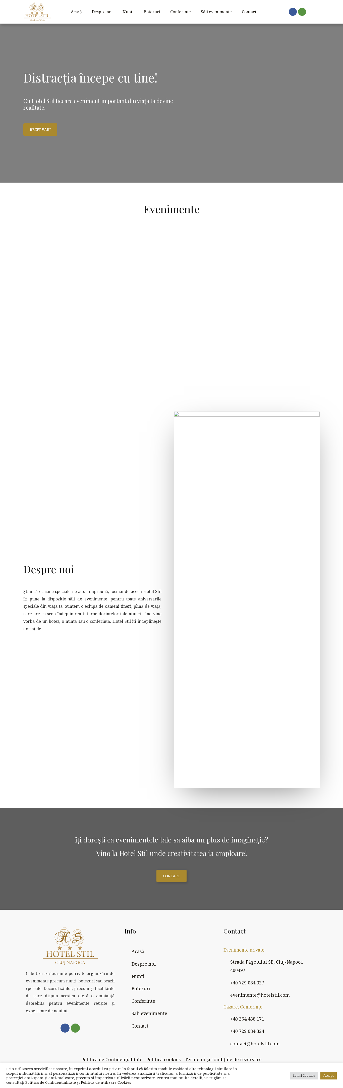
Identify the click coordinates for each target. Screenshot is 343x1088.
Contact (249, 12)
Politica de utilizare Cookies (106, 1082)
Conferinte (180, 12)
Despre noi (102, 12)
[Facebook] (293, 12)
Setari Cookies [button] (304, 1075)
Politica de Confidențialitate (50, 1082)
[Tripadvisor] (302, 12)
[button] (40, 129)
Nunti (128, 12)
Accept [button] (328, 1075)
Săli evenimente (216, 12)
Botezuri (152, 12)
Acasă (76, 12)
